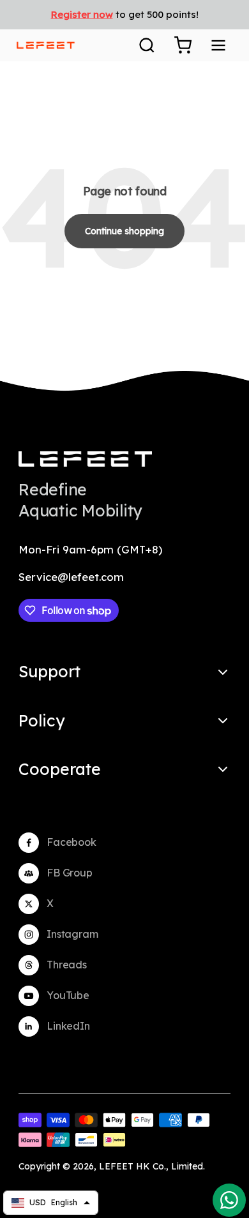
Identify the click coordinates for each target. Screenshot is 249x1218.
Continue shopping (124, 231)
